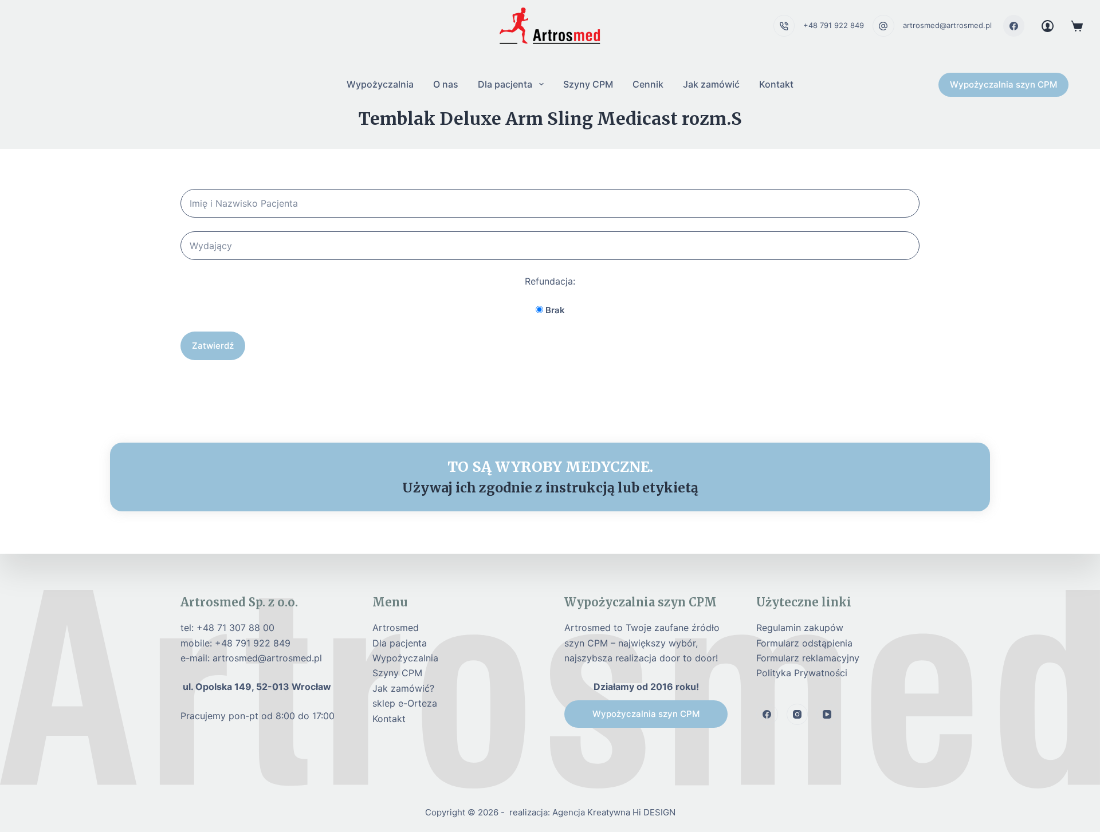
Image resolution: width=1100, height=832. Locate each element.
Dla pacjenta (505, 84)
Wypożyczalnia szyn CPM (1003, 84)
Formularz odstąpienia (804, 643)
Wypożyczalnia (380, 84)
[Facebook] (1014, 26)
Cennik (647, 84)
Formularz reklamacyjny (807, 658)
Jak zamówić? (403, 688)
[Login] (1048, 26)
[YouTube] (827, 714)
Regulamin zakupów (799, 627)
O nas (445, 84)
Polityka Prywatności (801, 673)
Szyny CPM (588, 84)
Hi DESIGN (653, 812)
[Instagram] (797, 714)
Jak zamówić (711, 84)
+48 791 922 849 (833, 25)
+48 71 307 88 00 (235, 627)
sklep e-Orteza (404, 703)
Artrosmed (395, 627)
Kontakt (776, 84)
